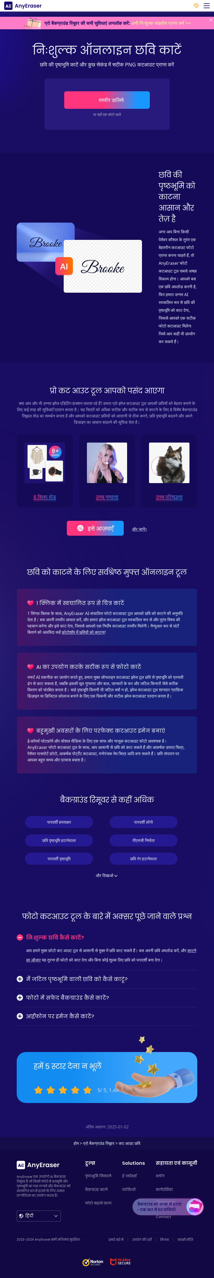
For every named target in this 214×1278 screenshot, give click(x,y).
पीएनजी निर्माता (144, 840)
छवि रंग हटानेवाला (143, 859)
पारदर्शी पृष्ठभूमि (59, 859)
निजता (164, 1239)
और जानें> (139, 529)
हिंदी (29, 1216)
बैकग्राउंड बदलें (96, 1189)
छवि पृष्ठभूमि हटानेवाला (59, 840)
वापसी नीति (185, 1239)
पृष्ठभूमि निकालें (98, 1176)
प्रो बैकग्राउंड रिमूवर (98, 1143)
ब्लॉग (160, 1176)
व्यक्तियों (129, 1189)
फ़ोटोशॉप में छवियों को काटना (83, 632)
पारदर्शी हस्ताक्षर (59, 822)
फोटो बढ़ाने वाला (98, 1203)
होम (76, 1143)
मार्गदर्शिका (164, 1189)
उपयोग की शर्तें (142, 1239)
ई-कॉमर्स (129, 1176)
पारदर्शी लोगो (143, 822)
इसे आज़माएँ (100, 528)
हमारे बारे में (116, 1239)
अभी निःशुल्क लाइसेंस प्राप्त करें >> (161, 23)
